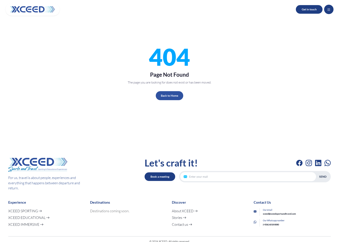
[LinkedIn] (318, 163)
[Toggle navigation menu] (329, 9)
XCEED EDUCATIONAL (27, 217)
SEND (322, 176)
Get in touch (309, 9)
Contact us (180, 224)
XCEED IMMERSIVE (24, 224)
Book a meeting (159, 176)
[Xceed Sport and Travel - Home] (32, 9)
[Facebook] (299, 163)
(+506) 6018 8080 (271, 224)
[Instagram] (309, 163)
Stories (177, 217)
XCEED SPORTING (23, 211)
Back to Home (169, 95)
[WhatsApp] (327, 163)
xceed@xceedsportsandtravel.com (279, 213)
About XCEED (183, 211)
